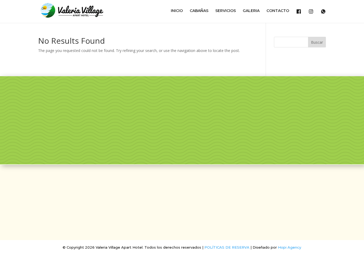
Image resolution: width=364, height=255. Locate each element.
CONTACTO (277, 11)
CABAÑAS (199, 11)
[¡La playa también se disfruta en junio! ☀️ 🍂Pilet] (160, 135)
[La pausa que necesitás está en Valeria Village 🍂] (270, 103)
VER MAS (60, 141)
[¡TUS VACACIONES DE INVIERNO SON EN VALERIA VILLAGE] (160, 103)
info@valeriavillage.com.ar (182, 200)
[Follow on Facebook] (175, 184)
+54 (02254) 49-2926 (182, 208)
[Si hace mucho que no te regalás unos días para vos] (325, 103)
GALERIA (251, 11)
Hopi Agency (289, 247)
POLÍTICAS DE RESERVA (226, 247)
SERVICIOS (225, 11)
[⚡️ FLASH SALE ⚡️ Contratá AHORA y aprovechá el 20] (215, 103)
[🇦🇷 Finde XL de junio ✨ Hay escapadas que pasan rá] (215, 135)
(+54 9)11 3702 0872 (182, 217)
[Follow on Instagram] (188, 184)
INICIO (177, 11)
